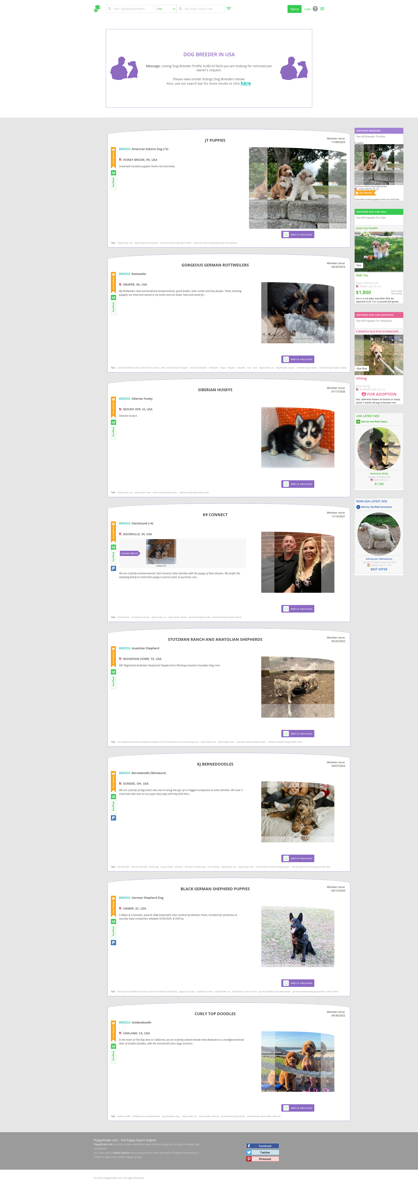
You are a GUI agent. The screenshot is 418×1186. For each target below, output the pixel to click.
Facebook (265, 1146)
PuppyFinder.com (106, 1140)
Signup (294, 9)
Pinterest (265, 1159)
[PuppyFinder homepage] (97, 8)
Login (307, 9)
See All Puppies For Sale (371, 217)
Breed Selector (122, 1152)
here (246, 83)
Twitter (265, 1152)
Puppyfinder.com (103, 1144)
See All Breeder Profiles (370, 136)
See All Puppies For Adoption (374, 321)
